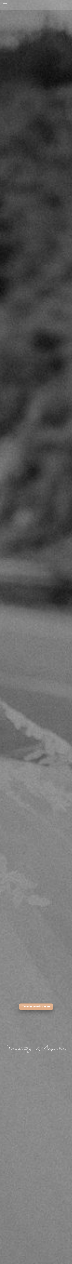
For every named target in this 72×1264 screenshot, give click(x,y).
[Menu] (5, 4)
